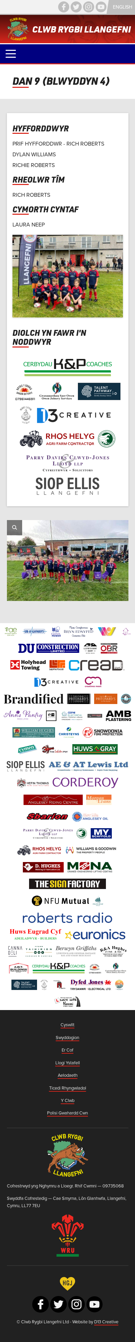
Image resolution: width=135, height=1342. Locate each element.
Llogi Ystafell (67, 1062)
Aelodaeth (68, 1075)
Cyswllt (67, 1024)
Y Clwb (67, 1100)
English (122, 6)
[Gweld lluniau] (14, 527)
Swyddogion (67, 1037)
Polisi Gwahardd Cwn (67, 1113)
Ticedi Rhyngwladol (67, 1088)
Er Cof (67, 1050)
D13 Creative (106, 1321)
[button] (10, 53)
